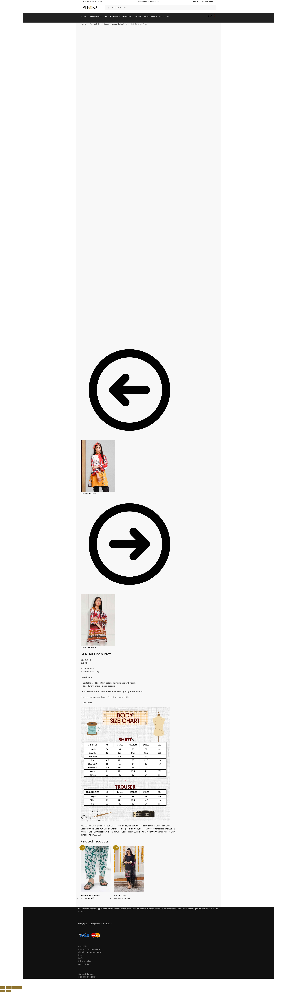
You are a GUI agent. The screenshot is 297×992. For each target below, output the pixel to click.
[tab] (130, 702)
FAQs (80, 958)
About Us (82, 946)
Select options (95, 902)
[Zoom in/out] (19, 987)
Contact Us (83, 964)
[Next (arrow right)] (8, 991)
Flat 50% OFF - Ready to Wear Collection (108, 24)
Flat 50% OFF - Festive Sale (115, 825)
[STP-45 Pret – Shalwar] (96, 869)
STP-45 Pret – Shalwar (90, 895)
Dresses (143, 828)
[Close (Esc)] (2, 987)
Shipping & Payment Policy (90, 952)
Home (83, 24)
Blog (80, 955)
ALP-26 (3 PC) (120, 895)
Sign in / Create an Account (204, 1)
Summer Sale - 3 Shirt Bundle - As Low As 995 (134, 832)
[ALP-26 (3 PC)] (129, 869)
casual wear (132, 828)
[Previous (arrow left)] (2, 991)
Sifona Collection (98, 832)
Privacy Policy (84, 961)
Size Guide (87, 702)
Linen (167, 828)
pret (87, 832)
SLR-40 (109, 832)
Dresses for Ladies (155, 828)
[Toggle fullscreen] (14, 987)
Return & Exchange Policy (90, 949)
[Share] (8, 987)
